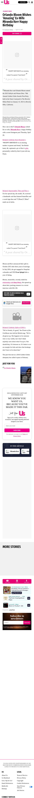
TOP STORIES (15, 33)
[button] (29, 2)
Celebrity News (7, 11)
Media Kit (5, 786)
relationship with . (12, 282)
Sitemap (4, 788)
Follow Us (26, 302)
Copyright (20, 780)
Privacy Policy (17, 436)
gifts (26, 148)
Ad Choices (20, 790)
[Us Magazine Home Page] (6, 2)
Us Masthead (6, 778)
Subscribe (23, 2)
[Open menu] (2, 2)
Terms (24, 434)
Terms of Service (22, 775)
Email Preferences (7, 783)
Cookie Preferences (23, 783)
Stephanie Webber (8, 29)
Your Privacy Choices (21, 787)
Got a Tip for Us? (7, 780)
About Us (5, 775)
